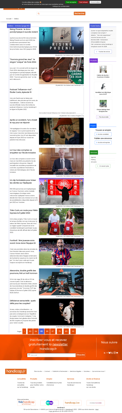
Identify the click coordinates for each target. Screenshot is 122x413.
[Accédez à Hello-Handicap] (26, 403)
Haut (97, 409)
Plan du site (38, 371)
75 (59, 331)
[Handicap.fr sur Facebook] (107, 353)
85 (66, 331)
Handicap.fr (69, 409)
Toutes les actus (104, 52)
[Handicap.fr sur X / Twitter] (112, 353)
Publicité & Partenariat (60, 371)
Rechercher (79, 13)
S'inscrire (81, 355)
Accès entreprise (104, 142)
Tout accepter (71, 2)
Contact (47, 371)
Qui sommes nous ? (98, 371)
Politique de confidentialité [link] (61, 6)
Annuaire (94, 162)
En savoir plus (104, 166)
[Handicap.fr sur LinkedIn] (105, 353)
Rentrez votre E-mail (19, 355)
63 (30, 331)
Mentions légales (75, 371)
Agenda (93, 157)
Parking (93, 159)
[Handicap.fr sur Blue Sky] (110, 353)
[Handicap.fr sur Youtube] (117, 353)
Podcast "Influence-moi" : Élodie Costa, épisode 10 (61, 113)
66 (47, 331)
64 (36, 331)
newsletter (60, 344)
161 (73, 331)
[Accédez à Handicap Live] (73, 403)
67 (53, 331)
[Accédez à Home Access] (96, 403)
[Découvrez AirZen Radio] (49, 403)
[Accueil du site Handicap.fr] (16, 372)
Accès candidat (103, 134)
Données (87, 371)
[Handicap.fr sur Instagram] (115, 353)
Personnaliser (95, 2)
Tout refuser (83, 2)
